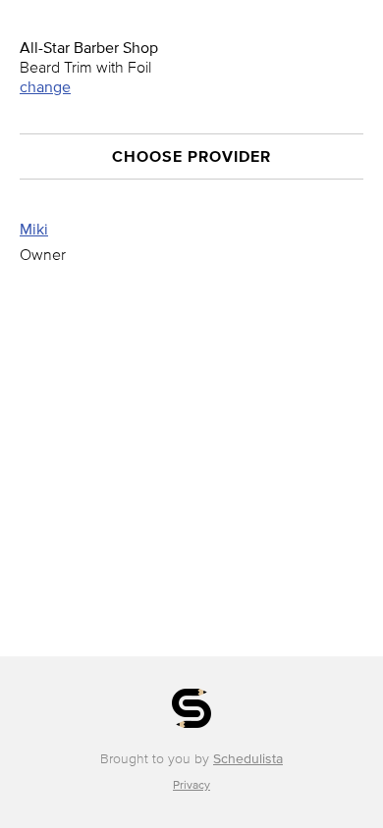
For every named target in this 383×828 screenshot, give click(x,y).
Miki (34, 228)
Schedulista (248, 758)
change (45, 86)
